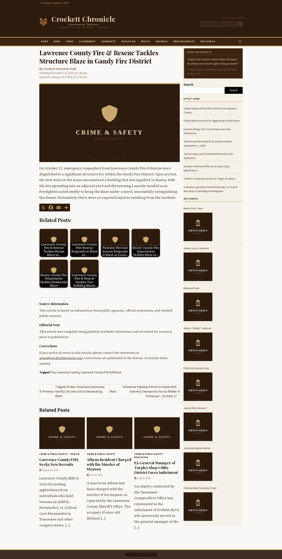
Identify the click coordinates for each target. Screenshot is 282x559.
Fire (52, 372)
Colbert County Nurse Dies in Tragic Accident (209, 179)
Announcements (184, 41)
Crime (69, 41)
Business (162, 41)
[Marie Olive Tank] (198, 226)
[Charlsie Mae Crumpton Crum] (198, 506)
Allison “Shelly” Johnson (197, 328)
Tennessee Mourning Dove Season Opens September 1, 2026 (208, 143)
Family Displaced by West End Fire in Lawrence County (210, 110)
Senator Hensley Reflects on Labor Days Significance (207, 168)
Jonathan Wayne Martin (197, 448)
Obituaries (207, 41)
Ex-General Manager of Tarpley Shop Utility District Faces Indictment (156, 467)
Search (188, 84)
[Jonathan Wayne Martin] (198, 466)
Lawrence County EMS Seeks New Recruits (58, 462)
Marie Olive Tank (193, 208)
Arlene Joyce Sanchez (196, 248)
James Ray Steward (195, 408)
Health (145, 41)
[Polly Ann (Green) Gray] (198, 386)
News (57, 41)
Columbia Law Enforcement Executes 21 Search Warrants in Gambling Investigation (211, 189)
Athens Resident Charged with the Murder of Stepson (109, 464)
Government (87, 41)
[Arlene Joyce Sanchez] (198, 266)
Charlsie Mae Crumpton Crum (200, 488)
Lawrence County (68, 372)
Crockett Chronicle (83, 18)
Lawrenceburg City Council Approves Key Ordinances (207, 131)
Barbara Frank (192, 288)
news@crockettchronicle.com (60, 358)
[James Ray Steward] (198, 426)
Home (44, 41)
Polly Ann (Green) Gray (196, 368)
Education (128, 41)
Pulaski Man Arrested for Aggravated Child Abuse (212, 121)
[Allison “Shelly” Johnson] (198, 346)
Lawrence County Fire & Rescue (101, 372)
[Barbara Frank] (198, 306)
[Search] (240, 41)
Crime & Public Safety (53, 454)
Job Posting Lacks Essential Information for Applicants (208, 156)
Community (108, 41)
